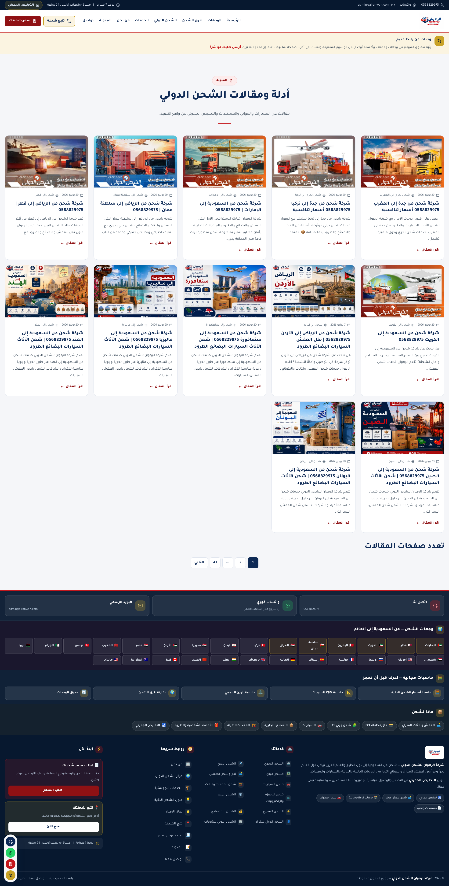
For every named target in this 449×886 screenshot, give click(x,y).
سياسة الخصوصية (63, 878)
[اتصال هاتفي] (10, 841)
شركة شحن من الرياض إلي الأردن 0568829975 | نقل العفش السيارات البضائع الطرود (316, 340)
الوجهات (214, 21)
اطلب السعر (53, 790)
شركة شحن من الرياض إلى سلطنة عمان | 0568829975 (136, 207)
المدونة (105, 21)
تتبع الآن (54, 827)
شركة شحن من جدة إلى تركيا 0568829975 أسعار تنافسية (321, 207)
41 (215, 563)
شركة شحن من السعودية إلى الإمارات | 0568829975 (230, 207)
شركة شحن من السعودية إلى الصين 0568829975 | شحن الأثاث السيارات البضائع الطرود (404, 477)
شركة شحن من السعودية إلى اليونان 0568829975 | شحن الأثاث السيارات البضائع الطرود (316, 477)
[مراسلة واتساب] (10, 853)
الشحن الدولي (165, 21)
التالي (199, 563)
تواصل (88, 21)
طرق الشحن (192, 21)
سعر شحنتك (19, 21)
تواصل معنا (37, 878)
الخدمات (142, 21)
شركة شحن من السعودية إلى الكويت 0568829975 (408, 336)
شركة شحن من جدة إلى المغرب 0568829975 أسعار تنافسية (406, 207)
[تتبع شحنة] (10, 875)
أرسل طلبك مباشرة (225, 47)
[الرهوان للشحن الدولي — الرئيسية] (431, 21)
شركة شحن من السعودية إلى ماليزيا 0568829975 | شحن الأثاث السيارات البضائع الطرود (138, 340)
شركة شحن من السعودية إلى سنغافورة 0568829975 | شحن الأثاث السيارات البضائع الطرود (228, 340)
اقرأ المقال (430, 250)
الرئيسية (234, 21)
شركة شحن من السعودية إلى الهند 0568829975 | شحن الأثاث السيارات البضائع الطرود (50, 340)
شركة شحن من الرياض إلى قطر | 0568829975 (49, 207)
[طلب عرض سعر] (10, 864)
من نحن (123, 21)
